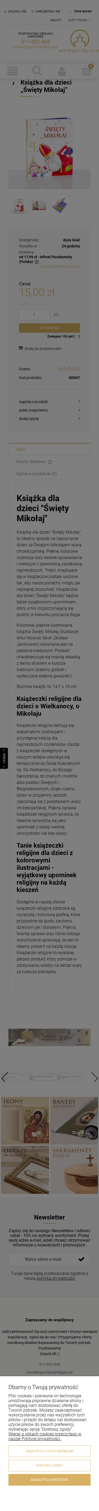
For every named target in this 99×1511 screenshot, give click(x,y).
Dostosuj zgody (49, 1465)
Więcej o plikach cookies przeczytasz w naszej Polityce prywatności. (44, 1436)
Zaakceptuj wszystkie (49, 1480)
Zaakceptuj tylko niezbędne (50, 1451)
